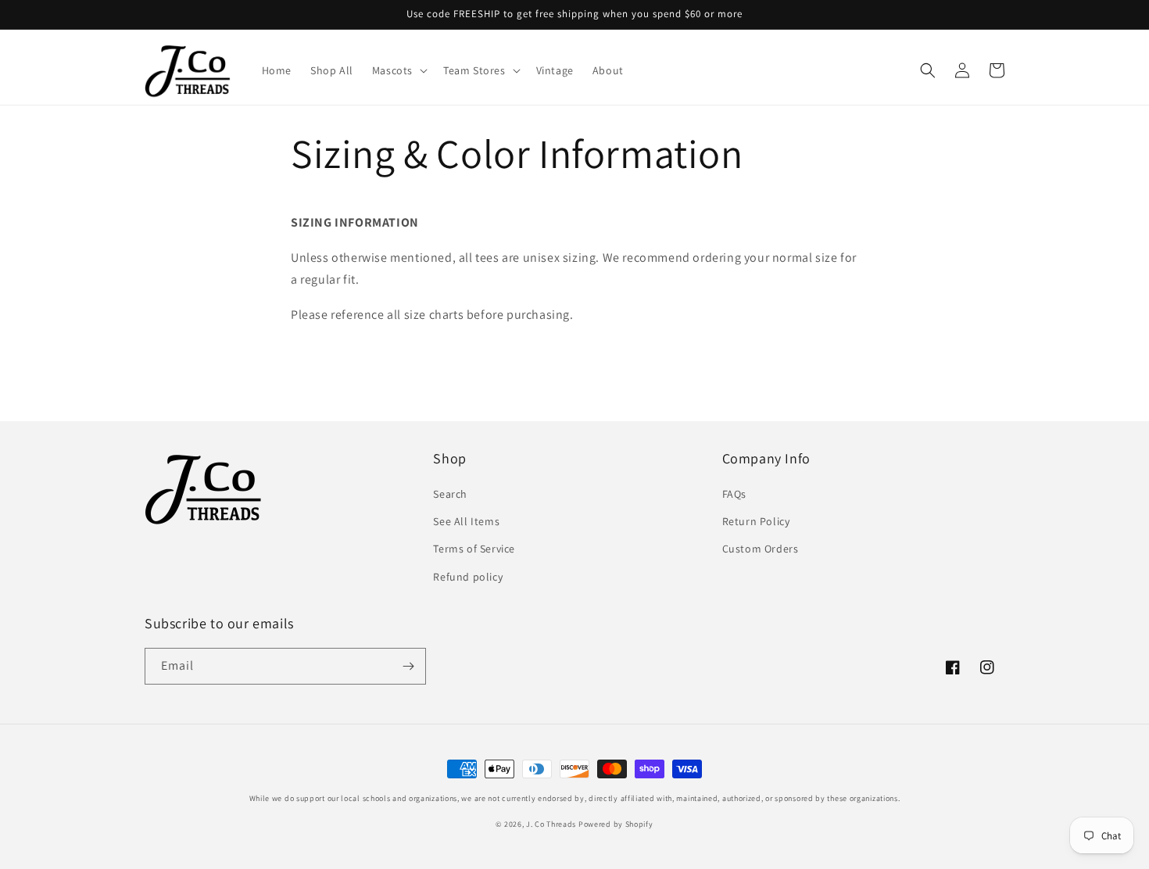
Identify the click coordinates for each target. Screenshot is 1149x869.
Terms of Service (474, 549)
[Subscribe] (408, 666)
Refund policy (468, 577)
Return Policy (756, 521)
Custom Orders (760, 549)
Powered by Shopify (615, 824)
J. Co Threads (551, 824)
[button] (398, 70)
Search (450, 494)
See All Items (466, 521)
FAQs (734, 494)
